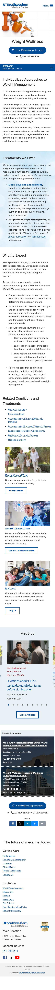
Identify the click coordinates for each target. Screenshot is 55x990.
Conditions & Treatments (14, 859)
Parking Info (19, 792)
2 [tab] (13, 705)
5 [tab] (27, 705)
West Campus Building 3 (16, 779)
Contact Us (8, 874)
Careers (6, 895)
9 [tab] (46, 705)
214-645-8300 (30, 56)
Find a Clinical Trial (16, 475)
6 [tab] (32, 705)
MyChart (10, 588)
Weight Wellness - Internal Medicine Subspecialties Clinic (23, 774)
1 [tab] (8, 705)
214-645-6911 (13, 789)
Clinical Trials (9, 867)
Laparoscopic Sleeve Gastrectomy (26, 430)
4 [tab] (22, 705)
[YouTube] (17, 958)
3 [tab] (18, 705)
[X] (11, 958)
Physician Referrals (12, 871)
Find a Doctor (9, 856)
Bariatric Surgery (17, 409)
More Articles (27, 714)
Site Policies (8, 903)
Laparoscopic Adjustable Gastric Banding (25, 420)
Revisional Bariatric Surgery (23, 435)
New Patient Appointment (29, 50)
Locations (7, 863)
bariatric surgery (17, 236)
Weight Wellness (12, 67)
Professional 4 (11, 748)
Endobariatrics (16, 414)
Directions (7, 762)
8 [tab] (42, 705)
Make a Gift (8, 892)
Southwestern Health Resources (32, 973)
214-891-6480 (13, 759)
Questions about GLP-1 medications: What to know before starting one (24, 685)
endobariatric (39, 236)
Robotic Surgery (17, 439)
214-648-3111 (10, 951)
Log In (12, 610)
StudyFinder (16, 490)
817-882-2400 (40, 812)
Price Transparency (12, 910)
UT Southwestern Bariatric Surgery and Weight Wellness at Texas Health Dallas (25, 744)
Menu (46, 5)
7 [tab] (37, 705)
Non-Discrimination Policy (15, 907)
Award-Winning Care (17, 528)
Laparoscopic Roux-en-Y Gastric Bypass (29, 426)
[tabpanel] (28, 670)
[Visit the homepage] (15, 5)
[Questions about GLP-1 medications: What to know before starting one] (28, 652)
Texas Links (8, 899)
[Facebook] (5, 958)
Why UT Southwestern (22, 550)
